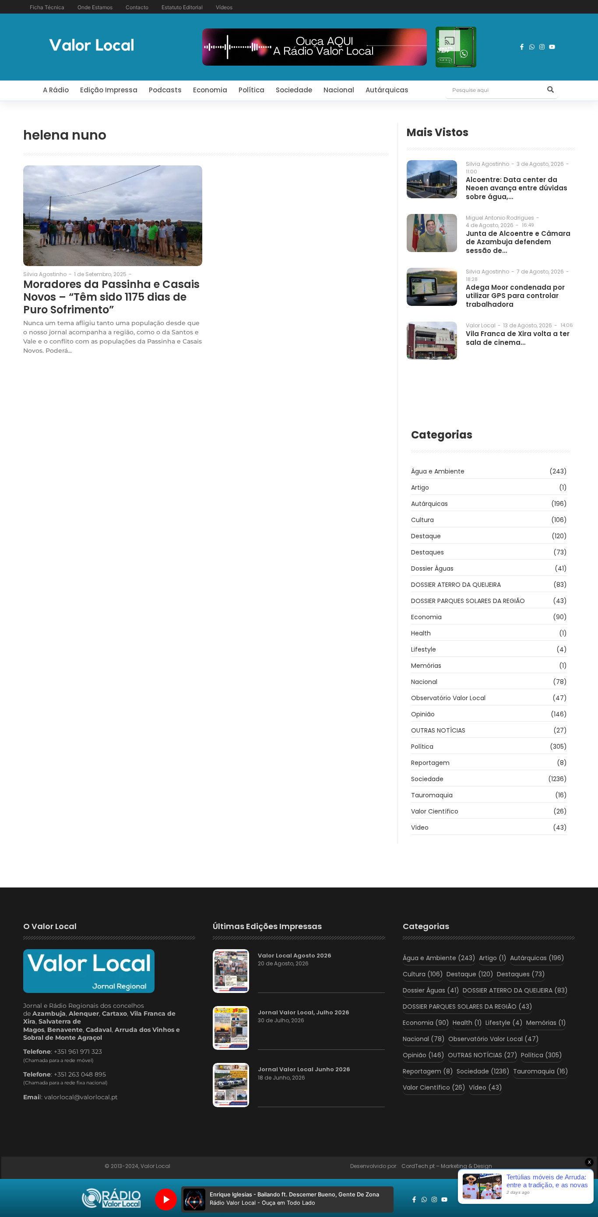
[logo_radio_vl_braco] (111, 1198)
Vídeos (224, 7)
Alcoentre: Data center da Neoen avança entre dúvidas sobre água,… (516, 188)
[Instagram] (542, 47)
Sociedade (294, 90)
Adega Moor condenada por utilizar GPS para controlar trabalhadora (515, 296)
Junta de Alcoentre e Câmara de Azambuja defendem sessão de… (518, 242)
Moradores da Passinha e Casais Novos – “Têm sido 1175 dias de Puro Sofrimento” (111, 297)
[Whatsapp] (532, 47)
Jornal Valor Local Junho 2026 (304, 1069)
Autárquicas (387, 90)
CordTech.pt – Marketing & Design (447, 1166)
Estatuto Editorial (182, 7)
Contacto (137, 7)
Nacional (339, 90)
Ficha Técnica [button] (47, 7)
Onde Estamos (95, 7)
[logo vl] (91, 46)
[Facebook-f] (522, 47)
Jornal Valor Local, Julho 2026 (303, 1013)
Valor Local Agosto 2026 (294, 956)
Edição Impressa (108, 90)
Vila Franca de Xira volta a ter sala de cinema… (518, 338)
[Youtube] (552, 47)
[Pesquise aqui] (550, 90)
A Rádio (56, 90)
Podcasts (165, 90)
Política (251, 90)
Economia (210, 90)
